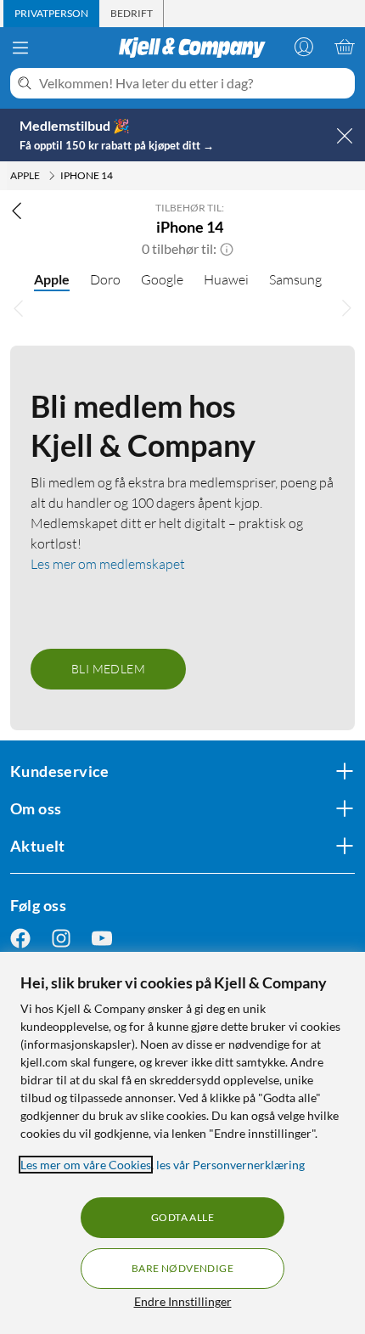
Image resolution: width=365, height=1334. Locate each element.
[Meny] (20, 47)
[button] (226, 249)
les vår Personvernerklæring (230, 1164)
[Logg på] (304, 46)
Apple (52, 279)
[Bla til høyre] (346, 308)
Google (162, 279)
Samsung (295, 279)
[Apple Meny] (51, 175)
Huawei (226, 279)
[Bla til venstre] (18, 308)
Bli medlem (108, 668)
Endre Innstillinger (183, 1301)
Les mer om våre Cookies (85, 1164)
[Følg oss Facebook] (20, 937)
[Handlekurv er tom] (344, 46)
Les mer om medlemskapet (108, 563)
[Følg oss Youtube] (102, 937)
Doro (105, 279)
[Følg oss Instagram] (61, 937)
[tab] (51, 13)
